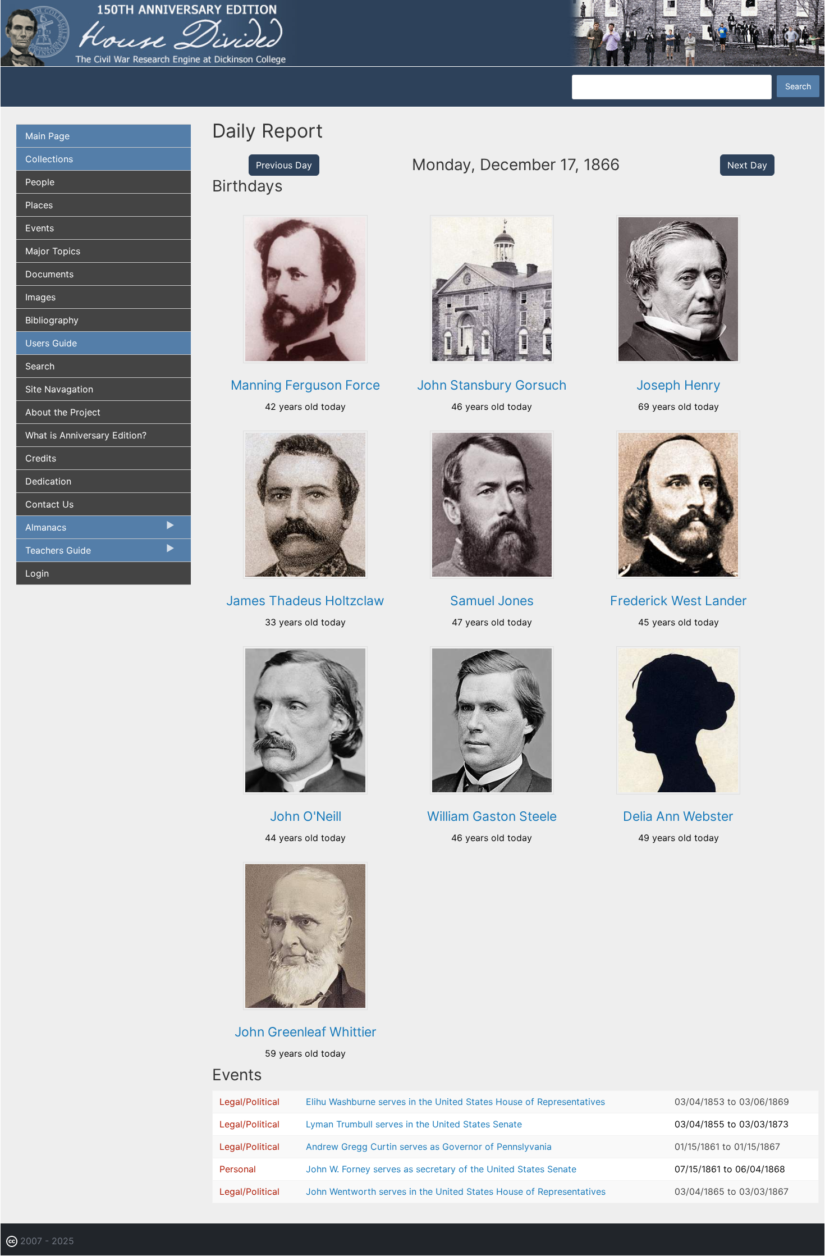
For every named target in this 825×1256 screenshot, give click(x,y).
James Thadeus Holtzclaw (305, 601)
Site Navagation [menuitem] (59, 389)
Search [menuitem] (39, 366)
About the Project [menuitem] (62, 412)
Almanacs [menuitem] (41, 530)
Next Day (747, 165)
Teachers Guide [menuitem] (53, 553)
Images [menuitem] (40, 297)
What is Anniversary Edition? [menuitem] (85, 435)
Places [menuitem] (39, 205)
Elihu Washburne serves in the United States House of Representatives (455, 1101)
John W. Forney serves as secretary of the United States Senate (441, 1169)
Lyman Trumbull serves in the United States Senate (414, 1124)
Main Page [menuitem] (47, 135)
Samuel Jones (492, 601)
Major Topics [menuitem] (52, 251)
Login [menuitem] (37, 573)
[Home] (412, 32)
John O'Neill (305, 816)
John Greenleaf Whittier (306, 1032)
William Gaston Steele (492, 816)
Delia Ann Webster (678, 816)
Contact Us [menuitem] (49, 504)
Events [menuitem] (39, 228)
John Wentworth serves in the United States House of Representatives (456, 1191)
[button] (305, 359)
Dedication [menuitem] (48, 481)
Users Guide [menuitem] (51, 343)
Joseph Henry (678, 385)
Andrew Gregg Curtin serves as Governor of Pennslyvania (429, 1146)
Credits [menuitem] (40, 458)
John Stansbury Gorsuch (492, 385)
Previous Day (284, 165)
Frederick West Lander (678, 601)
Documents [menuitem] (49, 274)
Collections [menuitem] (49, 159)
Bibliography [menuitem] (52, 320)
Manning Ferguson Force (305, 385)
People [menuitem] (39, 182)
